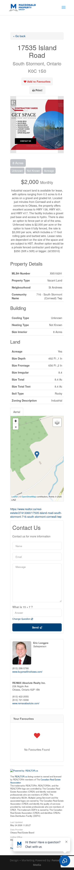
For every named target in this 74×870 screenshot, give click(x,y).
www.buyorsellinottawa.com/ (27, 671)
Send (35, 627)
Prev (13, 124)
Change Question (21, 618)
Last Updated (16, 822)
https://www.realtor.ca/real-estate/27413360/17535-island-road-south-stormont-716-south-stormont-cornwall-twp (36, 512)
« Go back (19, 36)
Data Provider (16, 829)
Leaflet (14, 496)
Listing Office (16, 836)
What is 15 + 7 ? (22, 606)
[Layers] (57, 422)
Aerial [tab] (16, 412)
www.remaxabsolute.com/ (25, 703)
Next (61, 124)
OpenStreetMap (28, 496)
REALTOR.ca (21, 776)
